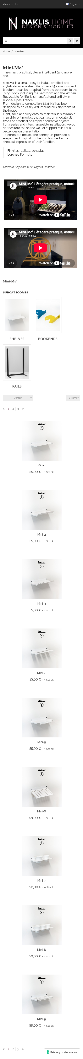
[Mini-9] (41, 994)
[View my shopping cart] (77, 40)
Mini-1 (41, 465)
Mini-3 (41, 604)
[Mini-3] (41, 578)
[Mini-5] (41, 717)
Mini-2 (41, 534)
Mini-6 (41, 811)
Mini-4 (41, 673)
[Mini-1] (41, 440)
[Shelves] (17, 315)
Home (6, 51)
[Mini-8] (41, 924)
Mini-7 (41, 880)
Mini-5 (41, 742)
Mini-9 (41, 1019)
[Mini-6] (41, 786)
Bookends (48, 338)
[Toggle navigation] (6, 41)
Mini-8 (41, 950)
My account (9, 4)
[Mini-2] (41, 509)
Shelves (16, 338)
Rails (17, 386)
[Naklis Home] (41, 23)
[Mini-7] (41, 855)
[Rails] (17, 363)
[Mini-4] (41, 648)
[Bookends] (48, 315)
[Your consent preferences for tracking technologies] (62, 1052)
